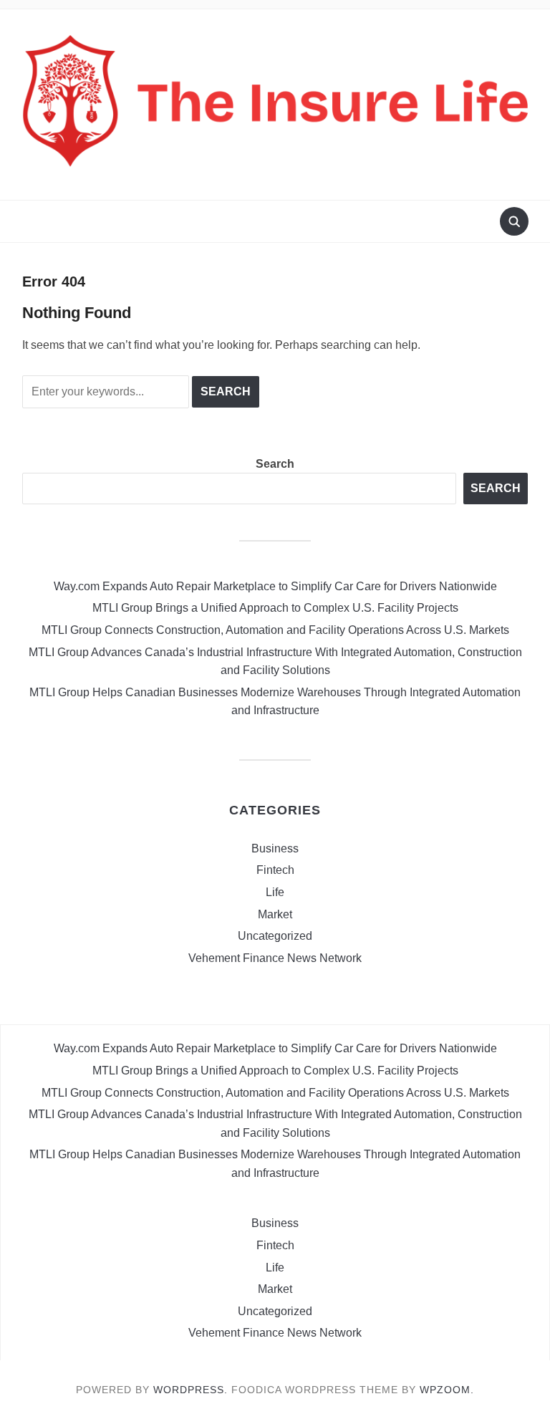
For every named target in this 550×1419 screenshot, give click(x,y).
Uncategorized (275, 936)
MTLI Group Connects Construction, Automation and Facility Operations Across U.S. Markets (275, 630)
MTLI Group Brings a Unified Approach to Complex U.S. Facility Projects (275, 608)
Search (275, 464)
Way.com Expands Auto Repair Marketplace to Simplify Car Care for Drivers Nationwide (275, 586)
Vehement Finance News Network (275, 958)
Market (275, 914)
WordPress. (190, 1389)
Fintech (275, 870)
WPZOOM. (447, 1389)
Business (275, 848)
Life (275, 892)
